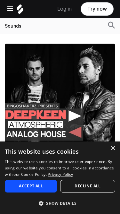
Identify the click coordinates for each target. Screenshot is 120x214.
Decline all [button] (87, 186)
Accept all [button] (31, 186)
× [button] (112, 148)
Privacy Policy (60, 174)
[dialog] (60, 177)
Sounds (13, 26)
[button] (60, 203)
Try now (97, 9)
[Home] (20, 11)
